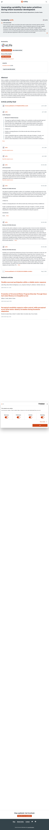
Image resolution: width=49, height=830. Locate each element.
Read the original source (7, 150)
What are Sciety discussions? (7, 58)
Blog (14, 821)
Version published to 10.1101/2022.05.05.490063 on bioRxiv (18, 271)
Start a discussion (6, 56)
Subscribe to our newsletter (24, 815)
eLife (11, 20)
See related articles (17, 50)
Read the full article (6, 50)
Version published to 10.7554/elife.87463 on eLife (16, 105)
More (3, 141)
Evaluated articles (6, 65)
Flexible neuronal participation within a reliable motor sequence (23, 282)
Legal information (31, 827)
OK (40, 425)
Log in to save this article (9, 69)
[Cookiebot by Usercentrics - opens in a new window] (39, 404)
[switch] (18, 417)
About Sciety (20, 821)
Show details (42, 421)
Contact (28, 821)
